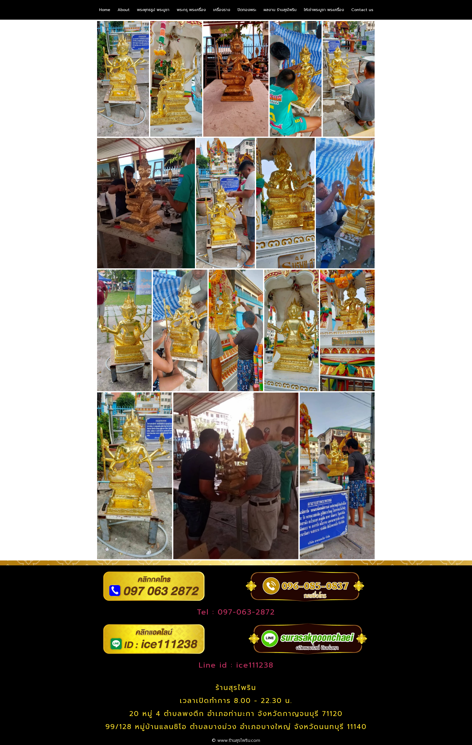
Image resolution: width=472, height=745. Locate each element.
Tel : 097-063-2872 (236, 612)
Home (104, 10)
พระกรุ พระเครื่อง (191, 10)
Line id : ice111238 (236, 665)
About (124, 10)
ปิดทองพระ (246, 10)
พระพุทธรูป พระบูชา (153, 10)
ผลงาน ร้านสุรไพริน (280, 10)
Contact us (362, 10)
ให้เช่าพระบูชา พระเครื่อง (324, 10)
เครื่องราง (221, 10)
